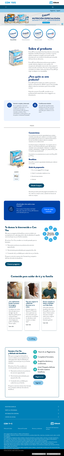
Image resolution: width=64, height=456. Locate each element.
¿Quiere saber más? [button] (53, 454)
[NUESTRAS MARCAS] (58, 406)
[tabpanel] (32, 163)
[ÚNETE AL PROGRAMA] (58, 410)
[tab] (32, 126)
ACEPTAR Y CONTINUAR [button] (39, 454)
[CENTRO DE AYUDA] (58, 417)
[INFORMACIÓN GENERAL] (58, 413)
